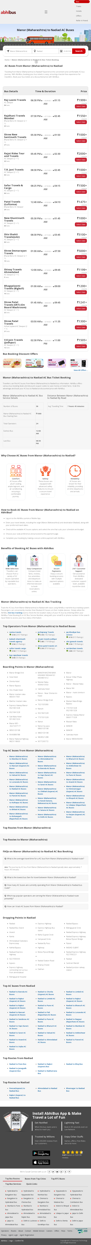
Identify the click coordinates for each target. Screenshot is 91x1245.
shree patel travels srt (47, 646)
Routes (13, 1231)
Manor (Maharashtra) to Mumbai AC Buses (18, 757)
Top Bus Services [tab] (13, 1184)
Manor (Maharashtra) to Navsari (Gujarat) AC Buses (19, 765)
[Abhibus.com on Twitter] (53, 1172)
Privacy (4, 1235)
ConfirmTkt (19, 1241)
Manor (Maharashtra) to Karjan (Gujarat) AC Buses (75, 814)
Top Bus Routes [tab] (12, 1178)
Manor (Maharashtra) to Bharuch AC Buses (75, 757)
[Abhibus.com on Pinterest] (69, 1172)
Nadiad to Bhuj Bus (74, 1064)
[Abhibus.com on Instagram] (61, 1172)
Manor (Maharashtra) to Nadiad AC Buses (18, 787)
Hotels (79, 11)
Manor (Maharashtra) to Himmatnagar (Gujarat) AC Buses (75, 789)
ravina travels (15, 632)
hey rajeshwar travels (18, 655)
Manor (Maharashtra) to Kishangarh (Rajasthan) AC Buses (18, 816)
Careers (49, 1231)
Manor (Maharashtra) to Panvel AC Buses (18, 794)
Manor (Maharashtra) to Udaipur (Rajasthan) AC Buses (76, 805)
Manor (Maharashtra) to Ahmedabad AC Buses (47, 759)
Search (78, 51)
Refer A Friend (82, 20)
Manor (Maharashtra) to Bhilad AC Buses (18, 808)
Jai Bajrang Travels (46, 632)
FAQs (63, 1231)
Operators (5, 1231)
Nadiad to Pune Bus (17, 1064)
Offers (78, 16)
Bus (77, 1)
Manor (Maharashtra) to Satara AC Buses (47, 808)
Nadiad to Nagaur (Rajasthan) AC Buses (75, 1020)
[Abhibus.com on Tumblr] (65, 1172)
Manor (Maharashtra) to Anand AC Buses (75, 780)
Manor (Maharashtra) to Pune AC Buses (75, 773)
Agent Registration (27, 1235)
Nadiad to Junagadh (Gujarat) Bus (17, 1069)
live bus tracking (15, 612)
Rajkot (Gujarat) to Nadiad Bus (17, 1096)
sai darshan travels (74, 648)
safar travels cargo (17, 648)
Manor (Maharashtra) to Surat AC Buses (47, 783)
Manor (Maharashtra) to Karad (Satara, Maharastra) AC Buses (47, 800)
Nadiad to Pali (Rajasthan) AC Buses (47, 1013)
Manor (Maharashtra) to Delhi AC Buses (47, 815)
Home (7, 60)
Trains (78, 6)
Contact (28, 1231)
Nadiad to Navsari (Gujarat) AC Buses (17, 1013)
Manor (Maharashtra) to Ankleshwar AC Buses (75, 765)
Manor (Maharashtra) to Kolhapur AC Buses (18, 801)
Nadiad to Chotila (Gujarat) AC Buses (46, 992)
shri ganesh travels (74, 641)
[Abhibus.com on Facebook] (49, 1172)
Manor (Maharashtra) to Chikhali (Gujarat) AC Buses (48, 791)
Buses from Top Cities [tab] (35, 1178)
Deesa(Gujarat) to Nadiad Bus (17, 1089)
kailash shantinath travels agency (17, 640)
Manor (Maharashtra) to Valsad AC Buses (18, 773)
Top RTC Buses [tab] (58, 1178)
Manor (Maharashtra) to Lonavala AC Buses (18, 780)
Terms (70, 1231)
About (20, 1231)
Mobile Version (38, 1231)
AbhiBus (4, 1241)
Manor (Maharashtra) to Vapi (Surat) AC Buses (47, 775)
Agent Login (13, 1235)
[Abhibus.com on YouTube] (57, 1172)
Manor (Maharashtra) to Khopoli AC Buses (75, 796)
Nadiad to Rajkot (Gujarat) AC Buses (17, 999)
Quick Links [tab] (31, 1184)
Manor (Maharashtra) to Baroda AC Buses (47, 766)
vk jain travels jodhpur (47, 639)
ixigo (11, 1241)
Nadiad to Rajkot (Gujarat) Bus (45, 1065)
